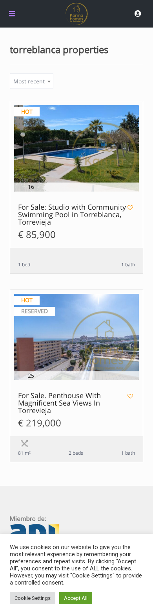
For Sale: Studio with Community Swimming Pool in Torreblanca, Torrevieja (72, 215)
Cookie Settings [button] (33, 598)
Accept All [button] (75, 598)
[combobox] (31, 81)
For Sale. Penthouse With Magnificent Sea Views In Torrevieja (59, 403)
